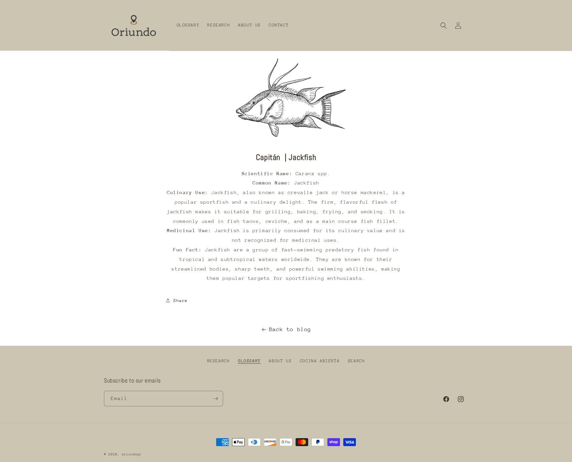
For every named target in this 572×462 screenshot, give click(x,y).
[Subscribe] (215, 398)
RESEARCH (218, 360)
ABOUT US (280, 360)
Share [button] (180, 300)
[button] (443, 25)
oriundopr (132, 454)
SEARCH (356, 360)
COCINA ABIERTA (320, 360)
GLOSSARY (249, 360)
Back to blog (290, 329)
